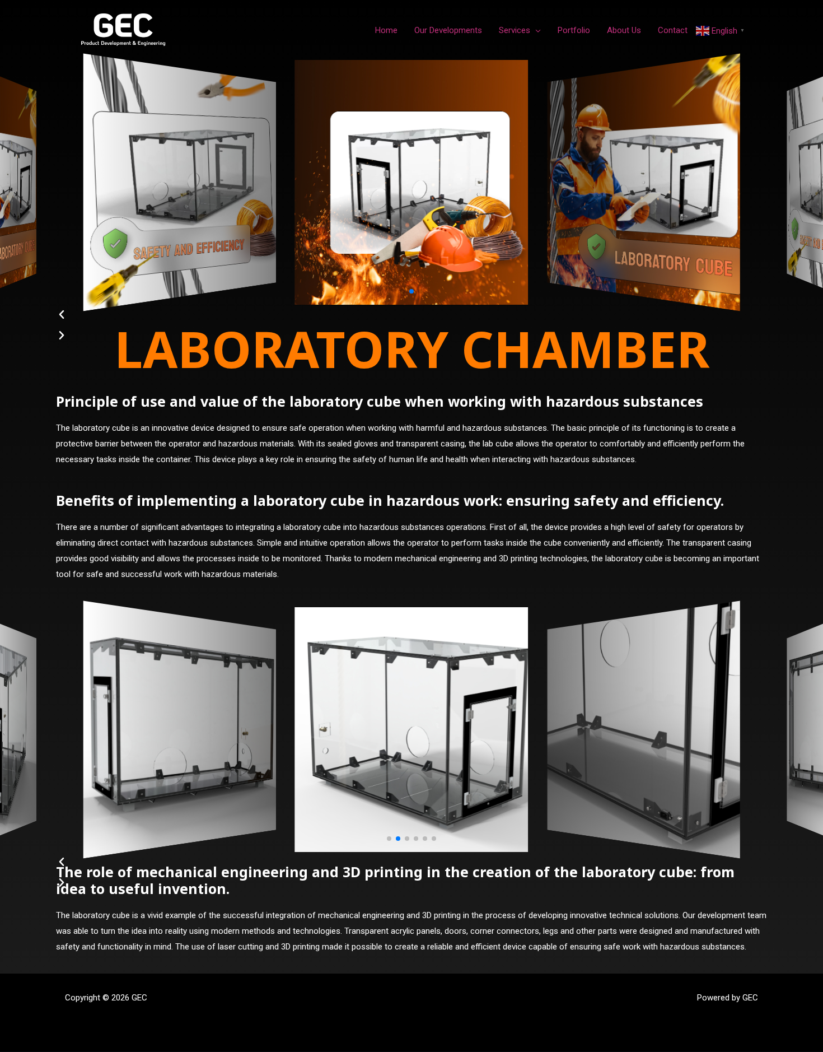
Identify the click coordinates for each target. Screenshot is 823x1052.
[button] (402, 291)
